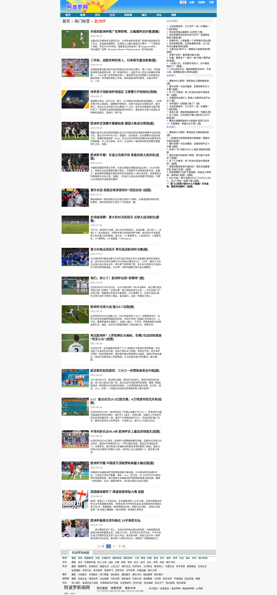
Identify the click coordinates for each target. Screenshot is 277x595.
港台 (188, 558)
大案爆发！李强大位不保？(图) (185, 123)
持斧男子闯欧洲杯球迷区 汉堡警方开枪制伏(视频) (123, 92)
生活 (112, 15)
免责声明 (175, 588)
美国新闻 (88, 558)
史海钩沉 (93, 566)
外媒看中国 (90, 562)
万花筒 (157, 578)
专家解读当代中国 (109, 583)
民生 (162, 558)
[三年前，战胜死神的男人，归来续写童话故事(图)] (75, 68)
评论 (97, 15)
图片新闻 (202, 558)
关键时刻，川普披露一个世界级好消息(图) (190, 40)
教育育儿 (158, 566)
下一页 (121, 546)
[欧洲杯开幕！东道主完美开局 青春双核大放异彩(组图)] (75, 162)
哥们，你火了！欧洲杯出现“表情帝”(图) (117, 278)
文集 (117, 562)
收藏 (191, 2)
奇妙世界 (167, 578)
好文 (136, 562)
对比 (149, 562)
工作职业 (147, 566)
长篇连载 (141, 570)
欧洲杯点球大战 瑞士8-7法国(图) (112, 307)
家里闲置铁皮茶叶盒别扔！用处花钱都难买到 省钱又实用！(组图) (188, 168)
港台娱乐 (115, 574)
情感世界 (93, 578)
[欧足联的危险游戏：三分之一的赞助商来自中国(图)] (75, 378)
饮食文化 (82, 578)
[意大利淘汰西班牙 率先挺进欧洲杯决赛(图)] (75, 257)
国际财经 (127, 558)
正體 (211, 2)
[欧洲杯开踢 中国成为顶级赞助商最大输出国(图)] (75, 470)
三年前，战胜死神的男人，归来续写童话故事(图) (123, 60)
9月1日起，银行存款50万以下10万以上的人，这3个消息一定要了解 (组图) (188, 179)
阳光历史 (137, 583)
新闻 (82, 15)
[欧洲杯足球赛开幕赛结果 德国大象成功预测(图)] (75, 131)
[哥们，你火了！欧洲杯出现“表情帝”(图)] (75, 286)
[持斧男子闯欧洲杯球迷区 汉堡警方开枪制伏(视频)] (75, 99)
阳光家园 (170, 583)
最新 (73, 558)
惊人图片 (75, 583)
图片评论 (170, 562)
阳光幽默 (148, 583)
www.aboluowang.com (107, 591)
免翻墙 (201, 2)
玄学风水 (136, 566)
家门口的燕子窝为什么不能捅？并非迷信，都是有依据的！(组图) (188, 185)
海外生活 (126, 566)
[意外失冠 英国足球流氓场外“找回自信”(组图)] (75, 198)
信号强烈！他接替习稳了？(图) (184, 103)
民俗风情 (189, 578)
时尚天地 (136, 578)
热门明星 (104, 574)
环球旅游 (178, 578)
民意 (162, 562)
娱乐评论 (136, 574)
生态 (181, 558)
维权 (168, 558)
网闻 (143, 558)
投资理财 (75, 570)
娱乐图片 (158, 574)
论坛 (159, 15)
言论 (80, 562)
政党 (123, 562)
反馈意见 (164, 588)
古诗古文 (202, 566)
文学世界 (130, 570)
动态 (110, 562)
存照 (155, 562)
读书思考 (97, 570)
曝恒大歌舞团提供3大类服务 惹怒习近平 (189, 120)
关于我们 (153, 588)
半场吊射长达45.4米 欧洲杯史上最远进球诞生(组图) (125, 431)
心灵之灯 (115, 566)
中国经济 (106, 558)
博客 (173, 15)
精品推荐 (147, 574)
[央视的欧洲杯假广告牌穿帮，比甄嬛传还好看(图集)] (75, 39)
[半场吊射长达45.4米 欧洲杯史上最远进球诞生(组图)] (75, 439)
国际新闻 (117, 558)
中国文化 (169, 566)
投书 (142, 562)
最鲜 (73, 578)
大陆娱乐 (82, 574)
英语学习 (108, 570)
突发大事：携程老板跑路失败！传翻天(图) (190, 112)
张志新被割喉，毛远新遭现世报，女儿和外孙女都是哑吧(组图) (188, 45)
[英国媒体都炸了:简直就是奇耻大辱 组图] (75, 499)
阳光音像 (181, 583)
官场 (156, 558)
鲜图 (198, 578)
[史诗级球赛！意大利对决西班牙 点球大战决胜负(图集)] (75, 225)
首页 (68, 15)
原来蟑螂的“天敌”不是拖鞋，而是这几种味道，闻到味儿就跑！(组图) (189, 173)
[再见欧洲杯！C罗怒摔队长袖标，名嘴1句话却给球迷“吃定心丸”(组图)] (75, 343)
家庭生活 (104, 566)
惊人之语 (101, 562)
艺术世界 (180, 566)
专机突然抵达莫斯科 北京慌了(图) (186, 32)
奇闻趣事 (147, 578)
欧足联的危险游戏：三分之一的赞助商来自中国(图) (124, 370)
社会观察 (104, 578)
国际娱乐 (126, 574)
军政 (80, 558)
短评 (130, 562)
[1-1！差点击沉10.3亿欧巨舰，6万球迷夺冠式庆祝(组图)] (75, 407)
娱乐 (144, 15)
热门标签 (82, 21)
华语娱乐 (93, 574)
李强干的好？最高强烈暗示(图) (184, 55)
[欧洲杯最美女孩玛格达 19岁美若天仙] (75, 528)
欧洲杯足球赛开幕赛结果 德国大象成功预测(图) (122, 123)
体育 (175, 558)
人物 (136, 558)
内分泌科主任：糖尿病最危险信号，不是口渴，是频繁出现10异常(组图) (189, 70)
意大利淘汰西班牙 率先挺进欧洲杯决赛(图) (119, 249)
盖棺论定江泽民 (90, 583)
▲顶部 (199, 588)
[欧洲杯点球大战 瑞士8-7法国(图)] (75, 314)
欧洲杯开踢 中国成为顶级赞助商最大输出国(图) (122, 463)
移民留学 (126, 578)
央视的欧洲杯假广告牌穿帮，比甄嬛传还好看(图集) (124, 31)
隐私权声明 (188, 588)
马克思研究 (125, 583)
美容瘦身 (191, 566)
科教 (149, 558)
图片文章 (152, 570)
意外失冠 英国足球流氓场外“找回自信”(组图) (120, 190)
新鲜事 (128, 15)
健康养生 (82, 566)
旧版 (183, 2)
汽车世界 (115, 578)
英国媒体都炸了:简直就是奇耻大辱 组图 (117, 492)
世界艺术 (119, 570)
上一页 (100, 546)
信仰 (194, 558)
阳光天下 (159, 583)
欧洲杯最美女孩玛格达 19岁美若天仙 (115, 520)
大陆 (97, 558)
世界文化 (86, 570)
